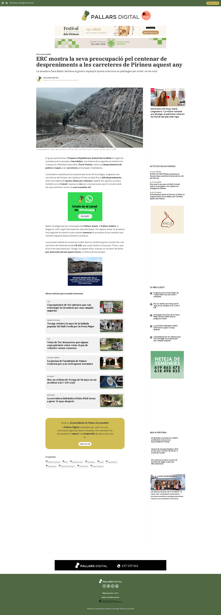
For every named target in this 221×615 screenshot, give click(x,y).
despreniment (112, 462)
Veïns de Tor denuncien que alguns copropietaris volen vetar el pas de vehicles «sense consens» (67, 345)
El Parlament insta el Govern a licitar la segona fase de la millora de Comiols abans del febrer (167, 196)
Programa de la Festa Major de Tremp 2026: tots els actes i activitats (166, 295)
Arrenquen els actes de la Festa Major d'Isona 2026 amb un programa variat (166, 317)
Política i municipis (54, 462)
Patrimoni (51, 395)
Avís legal (115, 609)
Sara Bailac (91, 462)
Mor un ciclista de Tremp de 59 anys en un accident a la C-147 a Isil (71, 381)
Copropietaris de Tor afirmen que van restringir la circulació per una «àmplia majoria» (70, 307)
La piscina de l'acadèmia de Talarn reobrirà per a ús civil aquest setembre (70, 362)
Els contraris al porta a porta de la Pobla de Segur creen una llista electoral (164, 462)
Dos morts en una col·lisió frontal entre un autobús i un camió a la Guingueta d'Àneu (165, 186)
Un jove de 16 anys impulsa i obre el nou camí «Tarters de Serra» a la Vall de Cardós (164, 451)
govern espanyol (98, 466)
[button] (212, 3)
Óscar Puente (83, 466)
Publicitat (90, 609)
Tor (48, 301)
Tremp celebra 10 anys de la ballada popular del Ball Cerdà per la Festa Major (70, 325)
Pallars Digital (51, 78)
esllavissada (52, 466)
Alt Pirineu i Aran (77, 462)
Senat (101, 462)
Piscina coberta (53, 357)
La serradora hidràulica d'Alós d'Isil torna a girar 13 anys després (71, 400)
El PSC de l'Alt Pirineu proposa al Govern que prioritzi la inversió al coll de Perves (167, 176)
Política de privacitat (127, 609)
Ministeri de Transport (68, 466)
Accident (50, 376)
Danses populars (53, 320)
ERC (66, 462)
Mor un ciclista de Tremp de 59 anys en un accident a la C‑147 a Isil (166, 306)
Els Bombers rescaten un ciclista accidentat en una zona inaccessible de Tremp (164, 440)
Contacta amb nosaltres (103, 609)
